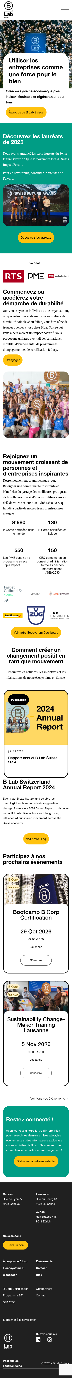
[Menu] (53, 10)
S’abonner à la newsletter (19, 1319)
